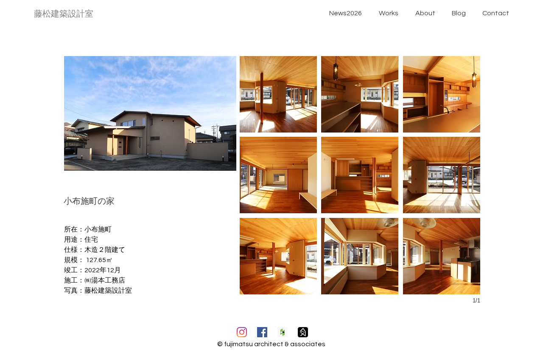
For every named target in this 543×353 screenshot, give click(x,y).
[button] (278, 94)
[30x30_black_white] (303, 332)
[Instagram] (242, 332)
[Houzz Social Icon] (282, 332)
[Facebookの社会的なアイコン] (262, 332)
